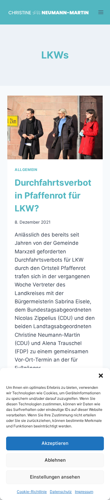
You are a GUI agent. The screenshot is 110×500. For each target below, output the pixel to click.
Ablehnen (55, 460)
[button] (101, 376)
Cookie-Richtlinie (32, 491)
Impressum (84, 491)
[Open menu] (101, 12)
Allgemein (26, 169)
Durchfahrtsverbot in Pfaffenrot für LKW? (53, 195)
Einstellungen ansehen (55, 477)
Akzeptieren (55, 443)
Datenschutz (61, 491)
